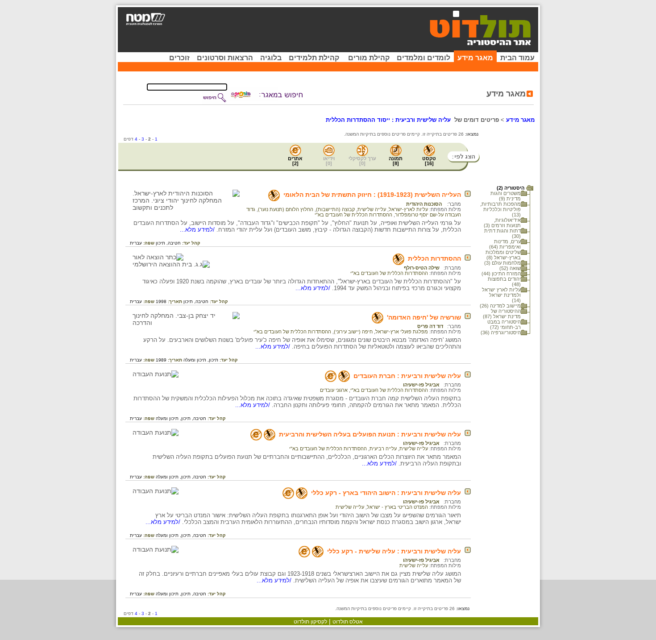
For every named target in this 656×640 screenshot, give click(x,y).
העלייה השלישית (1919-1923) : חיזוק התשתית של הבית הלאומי (372, 194)
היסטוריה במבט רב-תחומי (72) (504, 324)
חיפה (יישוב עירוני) (353, 331)
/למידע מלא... (198, 229)
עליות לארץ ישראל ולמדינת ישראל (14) (501, 295)
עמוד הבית (517, 58)
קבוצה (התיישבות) (335, 209)
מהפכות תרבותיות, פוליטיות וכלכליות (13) (500, 209)
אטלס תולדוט (347, 622)
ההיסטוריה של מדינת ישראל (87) (502, 313)
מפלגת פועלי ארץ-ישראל (401, 331)
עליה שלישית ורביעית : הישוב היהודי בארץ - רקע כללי (386, 492)
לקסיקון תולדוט (310, 622)
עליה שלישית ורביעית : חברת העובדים (407, 375)
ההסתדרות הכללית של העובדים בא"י (353, 214)
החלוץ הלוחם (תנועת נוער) (285, 209)
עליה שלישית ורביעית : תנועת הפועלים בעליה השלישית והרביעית (370, 434)
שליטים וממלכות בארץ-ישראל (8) (503, 254)
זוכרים (179, 58)
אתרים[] (295, 161)
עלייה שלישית (371, 209)
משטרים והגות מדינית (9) (505, 196)
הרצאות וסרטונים (225, 58)
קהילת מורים (369, 58)
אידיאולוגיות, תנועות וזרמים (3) (502, 222)
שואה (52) (510, 268)
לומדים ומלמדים (423, 58)
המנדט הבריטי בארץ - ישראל (397, 507)
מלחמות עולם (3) (502, 263)
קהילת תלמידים (314, 58)
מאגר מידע (475, 58)
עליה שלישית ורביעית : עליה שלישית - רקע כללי (394, 551)
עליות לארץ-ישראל (408, 209)
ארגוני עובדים (334, 390)
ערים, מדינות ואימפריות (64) (505, 244)
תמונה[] (396, 161)
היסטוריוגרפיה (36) (501, 332)
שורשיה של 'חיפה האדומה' (424, 317)
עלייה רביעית (383, 448)
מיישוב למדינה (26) (500, 305)
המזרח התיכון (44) (501, 273)
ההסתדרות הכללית (434, 258)
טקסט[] (429, 161)
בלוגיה (271, 58)
